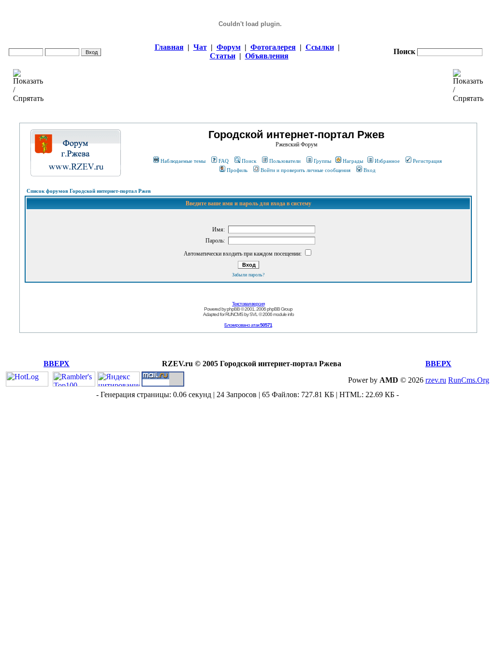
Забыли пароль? (248, 274)
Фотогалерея (273, 47)
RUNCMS (234, 314)
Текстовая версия (248, 303)
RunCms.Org (468, 380)
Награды (353, 161)
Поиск (249, 161)
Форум (229, 47)
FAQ (223, 161)
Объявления (267, 56)
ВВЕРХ (57, 363)
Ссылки (320, 47)
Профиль (237, 170)
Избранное (387, 161)
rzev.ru (435, 380)
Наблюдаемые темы (182, 161)
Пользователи (285, 161)
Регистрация (427, 161)
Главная (169, 47)
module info (283, 314)
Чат (200, 47)
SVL (253, 314)
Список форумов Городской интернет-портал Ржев (89, 191)
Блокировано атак (248, 325)
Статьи (222, 56)
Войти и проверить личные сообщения (305, 170)
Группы (322, 161)
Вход (370, 170)
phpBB (233, 309)
